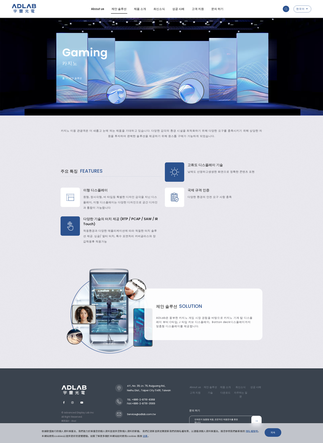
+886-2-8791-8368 (143, 399)
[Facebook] (64, 402)
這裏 (145, 436)
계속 (273, 432)
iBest (73, 420)
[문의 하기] (256, 421)
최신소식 (159, 9)
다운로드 (225, 392)
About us (97, 9)
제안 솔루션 (119, 9)
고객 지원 (198, 9)
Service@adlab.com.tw (141, 414)
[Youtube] (81, 402)
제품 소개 (140, 9)
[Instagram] (72, 402)
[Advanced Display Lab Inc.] (74, 390)
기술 (210, 392)
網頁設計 (65, 420)
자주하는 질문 (240, 394)
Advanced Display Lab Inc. (24, 9)
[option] (212, 172)
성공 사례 (178, 9)
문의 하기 (217, 9)
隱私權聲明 (252, 431)
